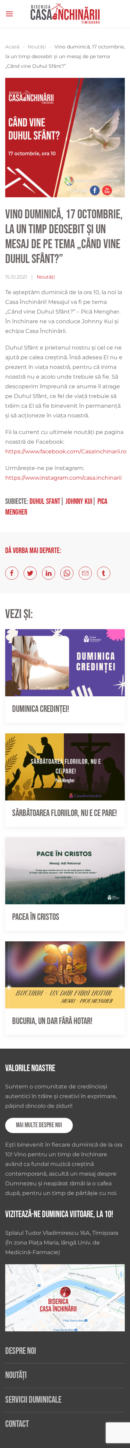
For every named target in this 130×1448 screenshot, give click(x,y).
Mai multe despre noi (39, 1125)
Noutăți (37, 47)
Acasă (12, 47)
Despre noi (20, 1351)
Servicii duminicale (33, 1400)
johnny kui (79, 501)
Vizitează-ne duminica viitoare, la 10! (59, 1214)
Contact (17, 1424)
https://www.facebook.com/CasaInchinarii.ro (66, 451)
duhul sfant (44, 501)
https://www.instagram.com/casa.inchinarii (63, 477)
